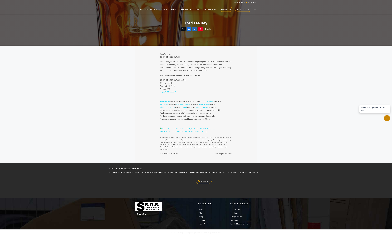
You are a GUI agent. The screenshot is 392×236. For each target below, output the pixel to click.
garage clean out (213, 140)
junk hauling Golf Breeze (216, 142)
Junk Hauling (234, 213)
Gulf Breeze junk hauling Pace (180, 142)
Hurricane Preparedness (170, 154)
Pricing (165, 9)
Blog (197, 9)
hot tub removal (203, 142)
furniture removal (201, 140)
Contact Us (212, 9)
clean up (177, 137)
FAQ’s (204, 9)
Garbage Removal (236, 217)
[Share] (189, 28)
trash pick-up (220, 147)
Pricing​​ (200, 217)
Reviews (157, 9)
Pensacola (223, 144)
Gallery (173, 9)
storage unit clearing (187, 147)
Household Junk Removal (239, 224)
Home (140, 9)
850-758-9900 (252, 2)
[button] (255, 9)
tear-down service (201, 147)
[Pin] (200, 28)
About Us (148, 9)
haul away (193, 142)
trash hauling (211, 147)
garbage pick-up (165, 142)
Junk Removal (194, 144)
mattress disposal (205, 144)
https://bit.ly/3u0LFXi (168, 92)
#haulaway (164, 104)
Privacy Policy (203, 224)
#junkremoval (165, 101)
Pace (218, 144)
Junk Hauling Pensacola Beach (179, 144)
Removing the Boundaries (223, 154)
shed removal (176, 147)
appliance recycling (168, 137)
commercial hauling (220, 137)
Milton (214, 144)
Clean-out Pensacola (188, 137)
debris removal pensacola (174, 140)
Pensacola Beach (165, 147)
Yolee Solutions (216, 233)
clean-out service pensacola (204, 137)
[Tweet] (183, 28)
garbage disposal (224, 140)
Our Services (186, 9)
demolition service (189, 140)
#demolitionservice (167, 107)
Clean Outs (234, 220)
